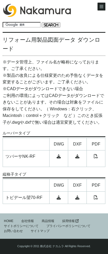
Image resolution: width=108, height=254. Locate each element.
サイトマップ (40, 231)
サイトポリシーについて (21, 226)
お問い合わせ (13, 231)
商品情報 (48, 221)
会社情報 (27, 221)
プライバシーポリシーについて (68, 226)
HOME (8, 221)
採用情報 (68, 221)
